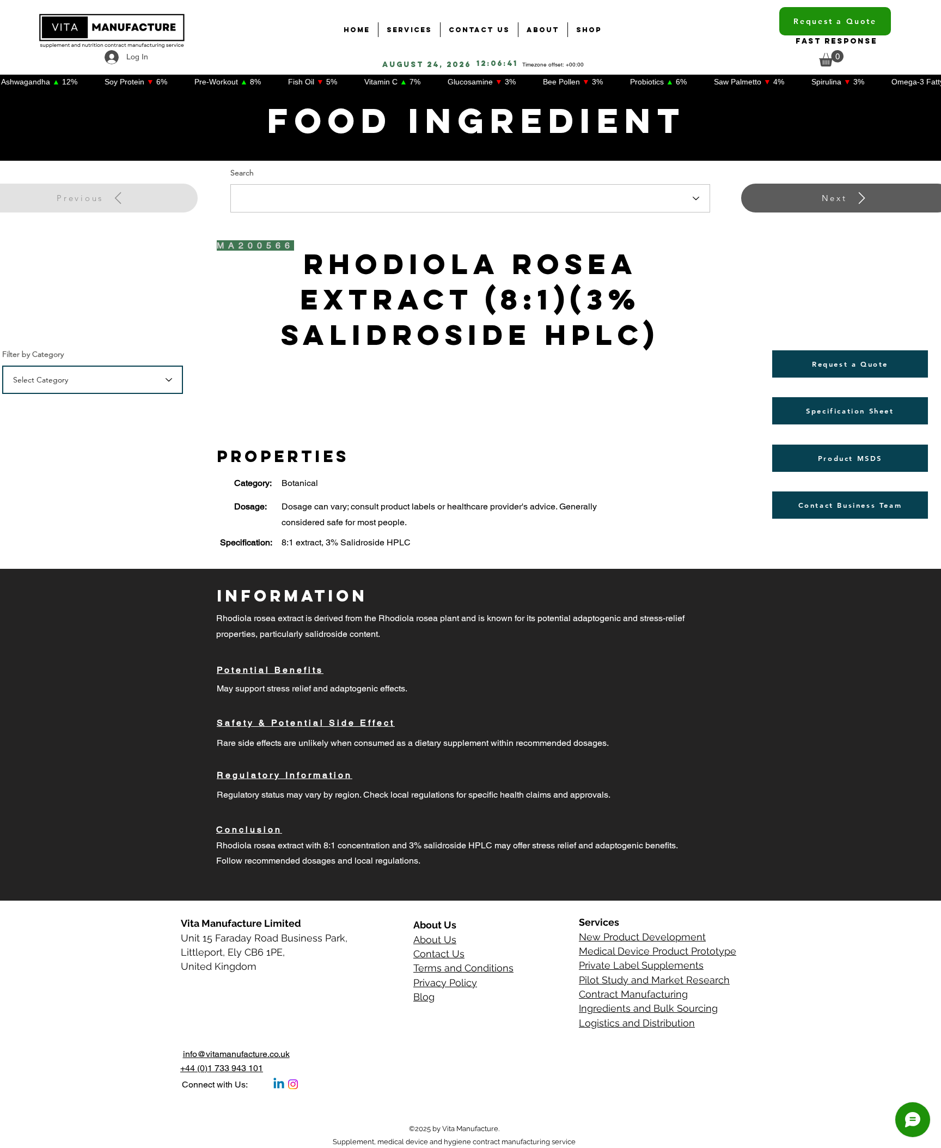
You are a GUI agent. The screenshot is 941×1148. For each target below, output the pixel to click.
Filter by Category (33, 354)
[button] (831, 58)
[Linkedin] (278, 1084)
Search (242, 173)
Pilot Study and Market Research (654, 980)
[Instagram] (293, 1084)
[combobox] (92, 380)
